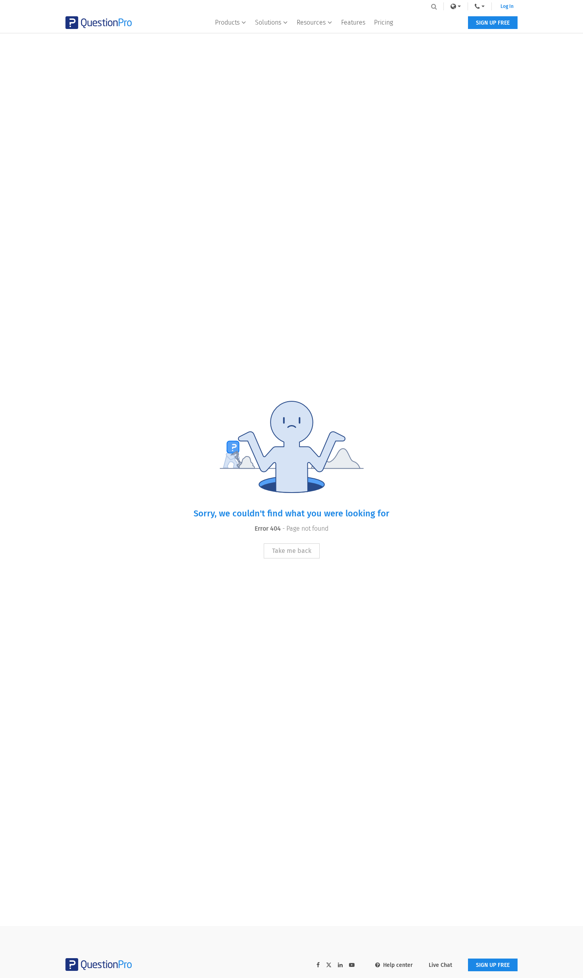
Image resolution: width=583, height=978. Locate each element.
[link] (456, 6)
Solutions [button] (268, 22)
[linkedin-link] (340, 965)
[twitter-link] (329, 966)
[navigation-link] (480, 6)
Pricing (383, 22)
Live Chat (440, 965)
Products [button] (227, 22)
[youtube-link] (352, 965)
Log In (507, 6)
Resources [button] (311, 22)
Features (353, 22)
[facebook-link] (318, 965)
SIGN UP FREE (493, 22)
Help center (398, 965)
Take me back (291, 550)
